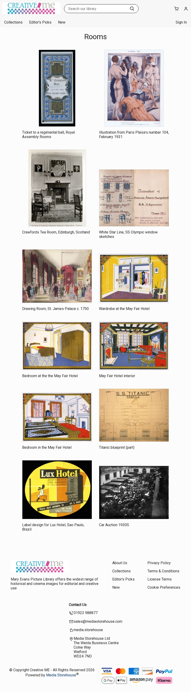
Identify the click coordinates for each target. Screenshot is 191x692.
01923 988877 (86, 613)
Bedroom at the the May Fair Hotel (50, 376)
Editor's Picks (40, 22)
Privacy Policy (159, 563)
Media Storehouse (61, 675)
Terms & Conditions (163, 571)
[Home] (31, 12)
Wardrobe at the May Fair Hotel (124, 308)
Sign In (181, 22)
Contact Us (78, 604)
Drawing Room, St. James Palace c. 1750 (55, 308)
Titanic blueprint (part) (116, 447)
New (61, 22)
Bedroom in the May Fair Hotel (47, 447)
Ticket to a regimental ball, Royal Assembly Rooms (48, 134)
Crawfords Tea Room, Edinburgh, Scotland (56, 232)
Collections (13, 22)
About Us (119, 563)
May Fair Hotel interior (117, 376)
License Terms (159, 579)
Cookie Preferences (163, 587)
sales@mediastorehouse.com (98, 621)
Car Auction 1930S (114, 525)
